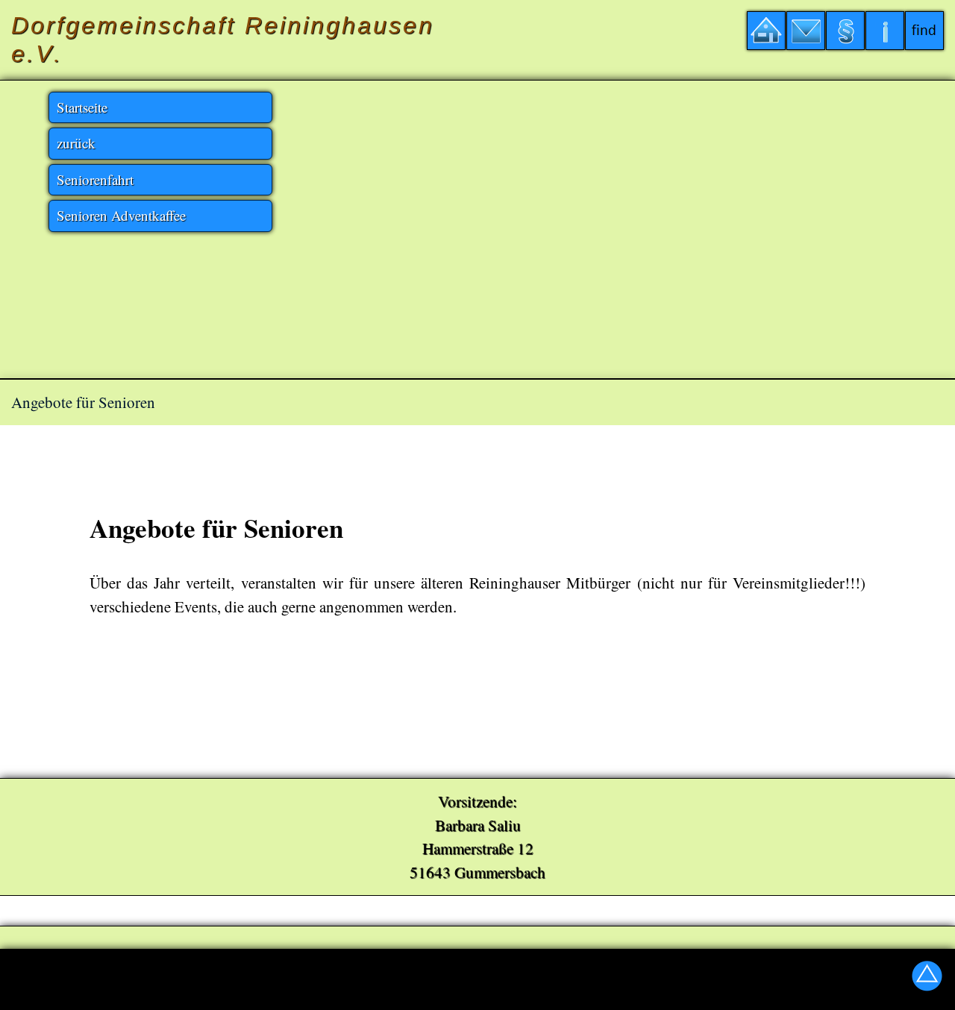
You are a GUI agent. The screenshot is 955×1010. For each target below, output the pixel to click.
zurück (76, 143)
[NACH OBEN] (927, 985)
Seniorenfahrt (95, 179)
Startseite (82, 107)
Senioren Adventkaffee (121, 215)
